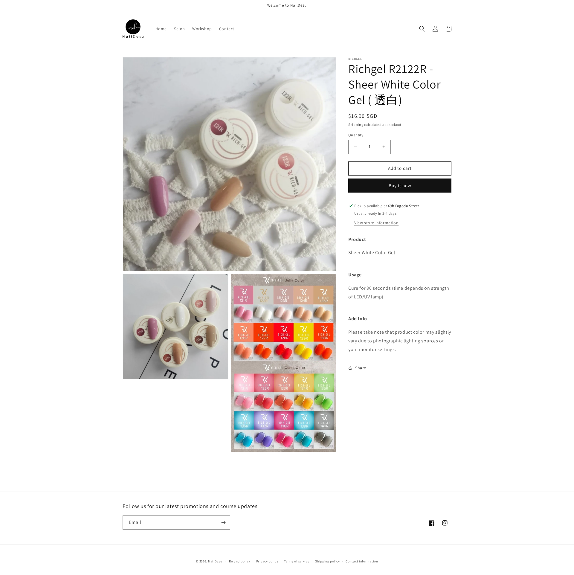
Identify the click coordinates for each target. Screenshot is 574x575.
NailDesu (215, 561)
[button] (422, 28)
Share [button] (360, 367)
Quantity (355, 135)
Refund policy (239, 561)
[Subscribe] (223, 522)
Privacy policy (267, 561)
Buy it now (400, 185)
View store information (376, 222)
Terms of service (296, 561)
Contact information (362, 561)
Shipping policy (327, 561)
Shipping (356, 124)
